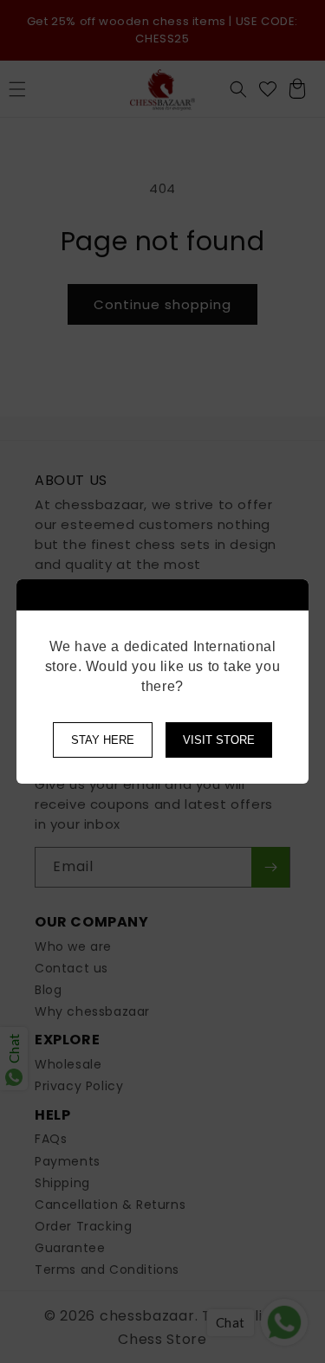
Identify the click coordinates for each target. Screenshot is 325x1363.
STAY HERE (102, 739)
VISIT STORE (219, 739)
